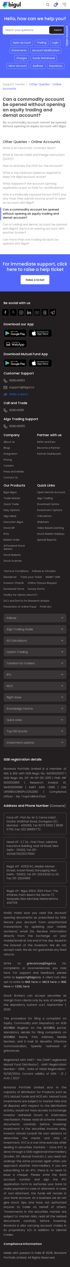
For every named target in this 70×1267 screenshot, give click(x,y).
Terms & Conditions (16, 571)
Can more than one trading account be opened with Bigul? (30, 241)
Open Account (22, 42)
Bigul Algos (10, 492)
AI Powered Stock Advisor (14, 547)
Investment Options (49, 510)
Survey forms (36, 589)
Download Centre (48, 504)
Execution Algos (13, 522)
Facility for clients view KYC (21, 595)
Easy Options (12, 510)
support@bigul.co (21, 387)
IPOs (6, 534)
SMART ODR (53, 577)
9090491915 (17, 426)
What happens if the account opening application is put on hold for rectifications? (33, 186)
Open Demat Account (51, 492)
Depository (55, 66)
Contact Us (11, 477)
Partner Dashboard (49, 454)
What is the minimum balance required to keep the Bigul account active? (32, 175)
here (34, 982)
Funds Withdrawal (44, 58)
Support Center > (16, 84)
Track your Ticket (31, 577)
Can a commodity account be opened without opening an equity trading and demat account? (31, 213)
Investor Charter (14, 583)
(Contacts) (58, 806)
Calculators (44, 516)
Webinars (43, 522)
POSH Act (46, 606)
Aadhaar (38, 66)
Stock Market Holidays (50, 534)
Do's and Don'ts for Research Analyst (27, 601)
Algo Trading (45, 498)
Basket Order (12, 540)
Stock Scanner (13, 561)
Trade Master (12, 498)
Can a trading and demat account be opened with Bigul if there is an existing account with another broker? (35, 228)
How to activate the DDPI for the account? (33, 166)
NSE (27, 982)
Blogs (7, 448)
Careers (8, 465)
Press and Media (14, 471)
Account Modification (45, 50)
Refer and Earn (46, 442)
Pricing (8, 459)
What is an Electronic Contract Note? (29, 148)
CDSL (18, 986)
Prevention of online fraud (20, 606)
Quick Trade (11, 504)
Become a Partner (48, 448)
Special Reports (46, 540)
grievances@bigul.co (41, 963)
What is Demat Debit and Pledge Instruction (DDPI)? (34, 157)
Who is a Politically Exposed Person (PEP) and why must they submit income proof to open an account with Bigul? (34, 199)
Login (55, 42)
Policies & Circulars (44, 571)
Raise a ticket (35, 280)
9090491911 (16, 410)
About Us (9, 442)
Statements (19, 50)
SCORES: (9, 1028)
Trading (41, 42)
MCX (46, 982)
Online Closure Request (42, 583)
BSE (63, 982)
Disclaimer (10, 577)
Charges (21, 58)
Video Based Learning (50, 528)
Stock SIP (9, 528)
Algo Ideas (10, 516)
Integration (10, 454)
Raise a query (18, 394)
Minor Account (18, 66)
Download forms (14, 589)
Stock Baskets (12, 555)
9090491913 (17, 380)
